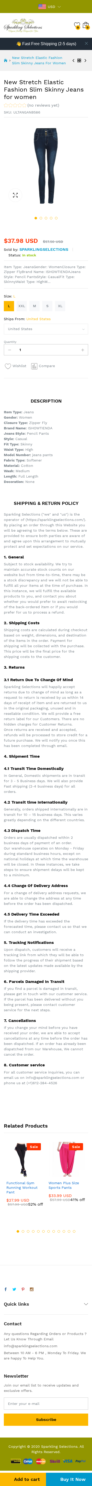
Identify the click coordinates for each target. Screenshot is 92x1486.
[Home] (5, 60)
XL (60, 306)
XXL (21, 306)
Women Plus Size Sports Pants (64, 1185)
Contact (13, 1323)
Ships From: (27, 319)
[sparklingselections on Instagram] (31, 1290)
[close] (86, 43)
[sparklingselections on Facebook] (5, 1290)
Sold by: (11, 249)
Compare (47, 366)
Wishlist (19, 366)
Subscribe (46, 1419)
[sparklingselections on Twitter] (14, 1290)
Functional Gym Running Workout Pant (22, 1187)
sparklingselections (43, 249)
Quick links (16, 1304)
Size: (9, 296)
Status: (14, 255)
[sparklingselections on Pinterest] (23, 1290)
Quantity (10, 341)
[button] (31, 106)
